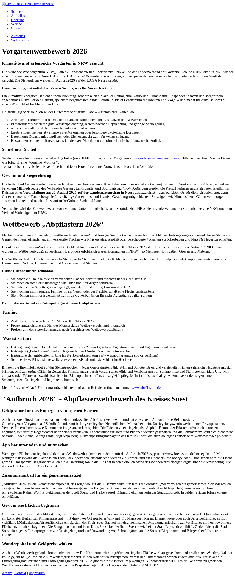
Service (16, 24)
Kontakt (20, 573)
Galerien (17, 28)
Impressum (37, 573)
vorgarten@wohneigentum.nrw (157, 158)
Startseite (17, 12)
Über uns (17, 20)
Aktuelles (18, 16)
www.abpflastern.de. (146, 387)
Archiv (7, 573)
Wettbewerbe (20, 40)
